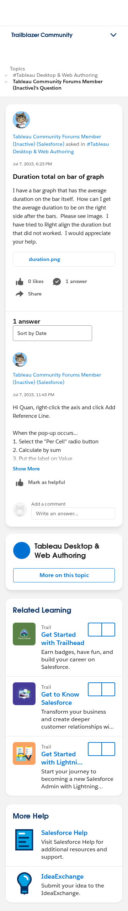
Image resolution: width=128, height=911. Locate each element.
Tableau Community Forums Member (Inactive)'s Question (57, 84)
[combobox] (52, 333)
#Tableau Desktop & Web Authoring (55, 75)
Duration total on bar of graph (58, 176)
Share (27, 295)
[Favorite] (95, 629)
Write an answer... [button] (57, 513)
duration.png (44, 259)
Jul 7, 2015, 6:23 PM (32, 164)
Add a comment (48, 504)
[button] (64, 575)
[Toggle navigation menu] (113, 35)
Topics (17, 68)
